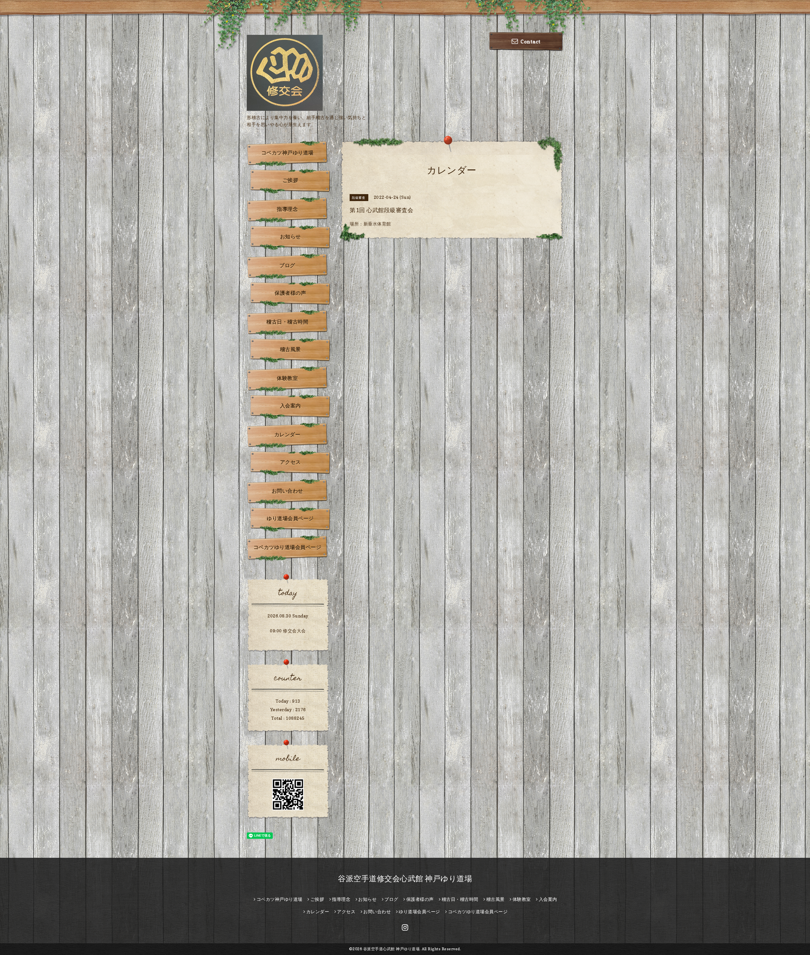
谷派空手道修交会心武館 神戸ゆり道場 (405, 878)
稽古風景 (290, 349)
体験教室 (287, 378)
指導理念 (287, 209)
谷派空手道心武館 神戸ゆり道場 (391, 948)
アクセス (290, 462)
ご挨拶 (290, 180)
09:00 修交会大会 (288, 630)
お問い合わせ (287, 491)
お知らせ (290, 236)
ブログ (287, 265)
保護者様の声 (290, 293)
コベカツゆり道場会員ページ (287, 547)
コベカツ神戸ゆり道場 (287, 152)
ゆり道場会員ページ (290, 518)
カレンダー (287, 434)
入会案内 (290, 405)
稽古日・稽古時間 (287, 322)
